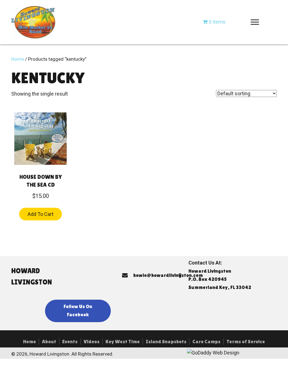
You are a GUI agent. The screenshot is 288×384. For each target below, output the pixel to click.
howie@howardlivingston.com (168, 275)
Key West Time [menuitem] (122, 341)
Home (17, 59)
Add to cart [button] (40, 214)
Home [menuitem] (29, 341)
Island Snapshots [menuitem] (166, 341)
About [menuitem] (49, 341)
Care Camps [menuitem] (206, 341)
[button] (78, 311)
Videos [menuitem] (92, 341)
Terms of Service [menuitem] (245, 341)
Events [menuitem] (70, 341)
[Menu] (254, 22)
